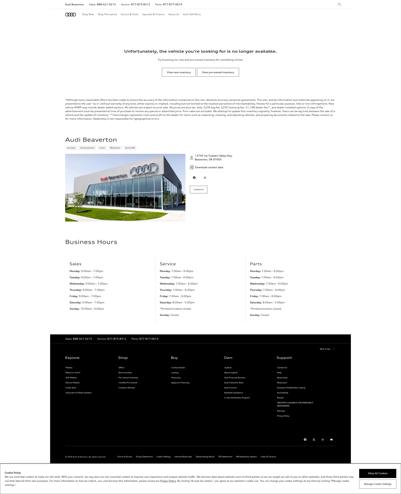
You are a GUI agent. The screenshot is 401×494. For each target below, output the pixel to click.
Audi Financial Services (234, 377)
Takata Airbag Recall (205, 456)
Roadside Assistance (233, 392)
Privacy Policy (283, 416)
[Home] (70, 14)
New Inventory (125, 372)
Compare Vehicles (127, 387)
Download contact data (209, 167)
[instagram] (204, 177)
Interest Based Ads (183, 456)
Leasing (175, 372)
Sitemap (281, 411)
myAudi (227, 367)
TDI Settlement (225, 456)
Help (279, 372)
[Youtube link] (331, 439)
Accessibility (282, 392)
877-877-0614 (172, 4)
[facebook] (194, 177)
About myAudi (230, 372)
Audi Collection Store (234, 382)
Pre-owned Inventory (128, 377)
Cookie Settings (163, 456)
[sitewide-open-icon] (339, 5)
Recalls (280, 397)
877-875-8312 (140, 4)
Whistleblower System (246, 456)
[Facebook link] (305, 439)
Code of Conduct (268, 456)
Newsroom (282, 382)
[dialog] (200, 479)
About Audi (282, 377)
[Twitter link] (314, 439)
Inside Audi (71, 387)
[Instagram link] (322, 439)
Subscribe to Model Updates (79, 392)
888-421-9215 (106, 4)
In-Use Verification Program (237, 397)
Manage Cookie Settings (377, 484)
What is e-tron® (73, 372)
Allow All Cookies (378, 473)
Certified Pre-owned (128, 382)
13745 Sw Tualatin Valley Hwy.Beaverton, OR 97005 (214, 157)
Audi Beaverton (74, 4)
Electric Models (73, 382)
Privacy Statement (144, 456)
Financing (175, 377)
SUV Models (71, 377)
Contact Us (282, 367)
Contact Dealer (178, 367)
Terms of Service (124, 456)
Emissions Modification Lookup (291, 387)
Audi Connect (230, 387)
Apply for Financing (180, 382)
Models (69, 367)
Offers (121, 367)
